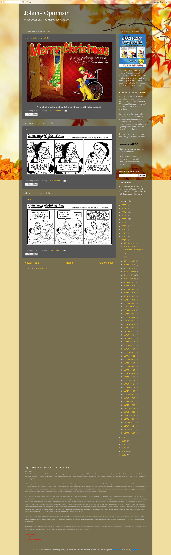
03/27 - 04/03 (130, 391)
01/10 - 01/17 (130, 429)
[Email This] (26, 114)
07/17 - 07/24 (130, 335)
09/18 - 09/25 (130, 303)
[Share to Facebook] (33, 114)
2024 (124, 212)
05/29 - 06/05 (130, 359)
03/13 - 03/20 (130, 398)
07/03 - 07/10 (130, 342)
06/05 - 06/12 (130, 356)
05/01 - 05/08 (130, 373)
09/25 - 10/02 (130, 300)
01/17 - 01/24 (130, 426)
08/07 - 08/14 (130, 324)
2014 (124, 441)
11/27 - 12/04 (130, 268)
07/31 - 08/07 (130, 328)
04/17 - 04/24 (130, 380)
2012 (124, 448)
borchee (116, 550)
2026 (124, 205)
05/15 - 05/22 (130, 366)
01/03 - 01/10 (130, 433)
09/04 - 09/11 (130, 310)
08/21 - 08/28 (130, 317)
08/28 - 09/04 (130, 314)
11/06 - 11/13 (129, 279)
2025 (124, 209)
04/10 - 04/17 (130, 384)
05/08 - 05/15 (130, 370)
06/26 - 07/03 (130, 345)
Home (69, 262)
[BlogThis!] (28, 114)
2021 (124, 223)
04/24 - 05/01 (130, 377)
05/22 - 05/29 (130, 363)
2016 (124, 240)
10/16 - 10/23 (130, 289)
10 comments (55, 111)
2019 (124, 230)
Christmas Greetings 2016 (37, 37)
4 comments (55, 181)
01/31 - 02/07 (130, 419)
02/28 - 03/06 (130, 405)
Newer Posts (32, 262)
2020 (124, 226)
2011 (124, 451)
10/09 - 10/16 (130, 293)
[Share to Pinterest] (36, 114)
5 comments (55, 250)
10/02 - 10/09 (130, 296)
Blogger (134, 550)
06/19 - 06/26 (130, 349)
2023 (124, 216)
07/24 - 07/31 (130, 331)
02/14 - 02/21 (130, 412)
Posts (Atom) (41, 268)
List (27, 129)
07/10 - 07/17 (130, 338)
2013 (124, 444)
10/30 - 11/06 (130, 282)
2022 (124, 219)
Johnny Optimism (47, 12)
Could (28, 199)
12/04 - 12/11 (130, 265)
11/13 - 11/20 (129, 275)
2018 (124, 233)
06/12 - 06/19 (130, 352)
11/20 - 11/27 (129, 272)
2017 (124, 237)
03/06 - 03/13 (130, 401)
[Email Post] (65, 111)
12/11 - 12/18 (130, 261)
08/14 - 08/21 (130, 321)
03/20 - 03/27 (130, 394)
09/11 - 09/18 (130, 307)
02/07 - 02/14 (130, 415)
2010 (124, 455)
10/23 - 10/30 (130, 286)
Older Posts (106, 262)
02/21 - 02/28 (130, 408)
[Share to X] (31, 114)
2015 (124, 437)
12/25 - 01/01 (130, 243)
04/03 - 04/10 (130, 387)
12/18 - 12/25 (130, 247)
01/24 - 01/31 (130, 422)
